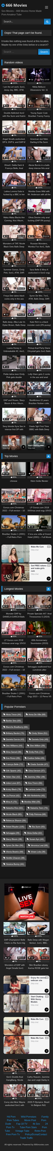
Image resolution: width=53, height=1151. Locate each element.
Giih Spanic (13, 770)
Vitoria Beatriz (14, 851)
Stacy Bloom (14, 839)
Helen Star (13, 777)
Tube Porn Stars (28, 1127)
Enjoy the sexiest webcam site (39, 979)
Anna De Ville (37, 714)
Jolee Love (13, 783)
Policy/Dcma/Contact (36, 1134)
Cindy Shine (39, 733)
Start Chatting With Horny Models (36, 446)
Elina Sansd (13, 752)
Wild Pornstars (28, 1116)
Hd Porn (11, 1116)
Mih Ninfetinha (36, 795)
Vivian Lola (38, 851)
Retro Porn (40, 1131)
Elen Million (37, 745)
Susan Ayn (36, 839)
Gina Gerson (36, 770)
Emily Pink (36, 752)
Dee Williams (14, 745)
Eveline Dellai (35, 758)
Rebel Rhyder (15, 826)
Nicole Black (14, 814)
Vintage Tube (22, 1131)
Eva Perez (13, 758)
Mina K (11, 801)
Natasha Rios (14, 808)
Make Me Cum (9, 446)
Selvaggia (12, 833)
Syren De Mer (14, 845)
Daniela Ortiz (40, 739)
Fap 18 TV (21, 1124)
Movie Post (30, 1120)
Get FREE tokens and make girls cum (39, 568)
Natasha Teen (39, 808)
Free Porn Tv (13, 1134)
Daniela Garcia (15, 739)
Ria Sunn (38, 826)
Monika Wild (32, 801)
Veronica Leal (39, 845)
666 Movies (16, 5)
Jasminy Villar (36, 777)
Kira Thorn (35, 783)
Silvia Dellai (34, 833)
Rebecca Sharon (16, 820)
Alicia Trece (13, 714)
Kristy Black (13, 789)
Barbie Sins (13, 720)
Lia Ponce (13, 795)
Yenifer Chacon (15, 858)
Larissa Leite (37, 789)
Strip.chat (6, 448)
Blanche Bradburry (17, 727)
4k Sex (36, 1124)
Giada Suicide (39, 764)
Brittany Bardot (15, 733)
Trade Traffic (26, 1138)
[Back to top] (44, 1142)
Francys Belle (14, 764)
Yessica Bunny (15, 864)
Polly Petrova (37, 814)
